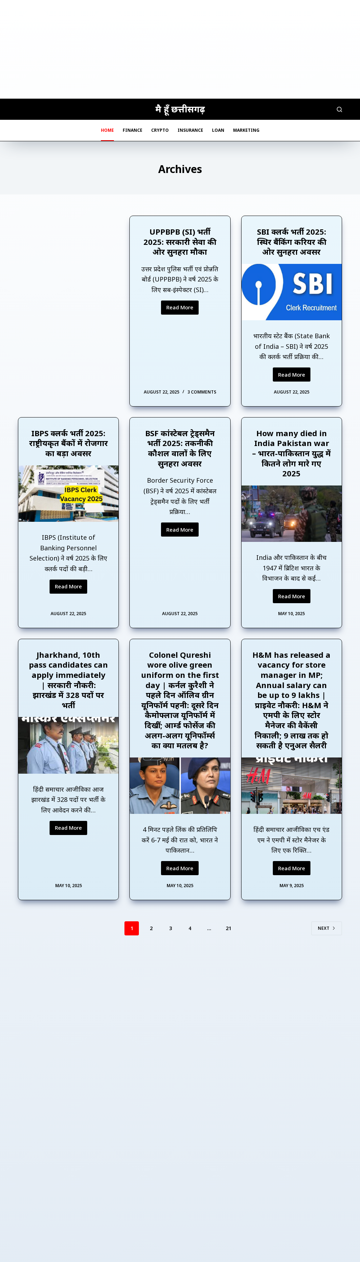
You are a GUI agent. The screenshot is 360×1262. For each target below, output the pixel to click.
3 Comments (201, 392)
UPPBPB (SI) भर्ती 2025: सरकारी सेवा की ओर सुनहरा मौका (179, 241)
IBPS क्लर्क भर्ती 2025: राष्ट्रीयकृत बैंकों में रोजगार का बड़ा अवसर (68, 443)
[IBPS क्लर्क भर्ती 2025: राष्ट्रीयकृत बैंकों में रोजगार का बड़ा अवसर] (68, 493)
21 (228, 928)
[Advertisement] (180, 49)
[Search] (339, 109)
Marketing (246, 130)
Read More (182, 309)
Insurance (190, 130)
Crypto (160, 130)
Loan (218, 130)
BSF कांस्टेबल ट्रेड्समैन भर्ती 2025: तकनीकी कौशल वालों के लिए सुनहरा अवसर (180, 448)
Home (107, 130)
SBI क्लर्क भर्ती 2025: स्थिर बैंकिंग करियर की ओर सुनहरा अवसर (291, 241)
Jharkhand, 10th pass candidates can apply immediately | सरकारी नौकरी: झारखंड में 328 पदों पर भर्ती (68, 679)
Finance (132, 130)
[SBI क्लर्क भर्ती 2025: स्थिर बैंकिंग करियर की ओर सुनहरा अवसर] (292, 292)
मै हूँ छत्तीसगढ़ (180, 109)
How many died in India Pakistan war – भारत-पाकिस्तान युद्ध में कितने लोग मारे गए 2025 (291, 453)
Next (323, 928)
